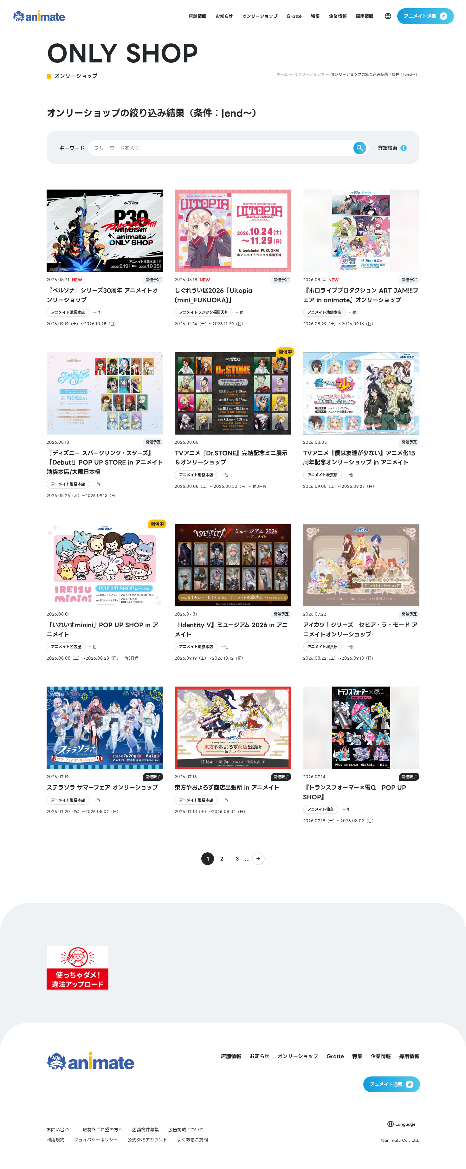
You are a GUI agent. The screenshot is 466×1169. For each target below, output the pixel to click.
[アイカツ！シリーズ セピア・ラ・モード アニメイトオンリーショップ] (361, 593)
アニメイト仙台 (320, 809)
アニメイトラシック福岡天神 (203, 312)
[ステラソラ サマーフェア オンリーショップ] (105, 755)
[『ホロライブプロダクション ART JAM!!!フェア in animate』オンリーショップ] (361, 258)
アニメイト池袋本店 (68, 312)
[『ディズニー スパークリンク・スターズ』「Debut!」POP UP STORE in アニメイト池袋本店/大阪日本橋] (105, 425)
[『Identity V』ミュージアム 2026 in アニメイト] (233, 593)
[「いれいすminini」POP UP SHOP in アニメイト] (105, 593)
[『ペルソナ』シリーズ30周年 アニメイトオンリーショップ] (105, 258)
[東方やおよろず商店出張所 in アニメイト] (233, 755)
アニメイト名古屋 (66, 647)
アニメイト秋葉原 (322, 475)
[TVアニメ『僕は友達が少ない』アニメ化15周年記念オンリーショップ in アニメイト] (361, 425)
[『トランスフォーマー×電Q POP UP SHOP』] (361, 755)
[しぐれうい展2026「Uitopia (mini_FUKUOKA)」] (233, 258)
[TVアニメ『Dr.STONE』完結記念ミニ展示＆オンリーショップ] (233, 425)
